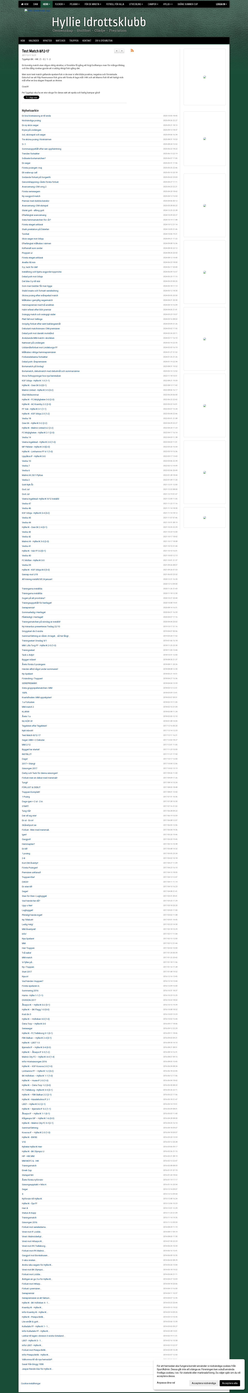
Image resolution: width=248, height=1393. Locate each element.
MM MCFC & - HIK (30, 1161)
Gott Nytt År (27, 484)
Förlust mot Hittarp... (32, 1284)
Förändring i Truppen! (32, 678)
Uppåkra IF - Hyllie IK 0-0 (33, 456)
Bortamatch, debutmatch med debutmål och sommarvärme (50, 371)
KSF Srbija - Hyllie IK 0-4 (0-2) (36, 513)
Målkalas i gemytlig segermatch (37, 300)
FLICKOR (59, 4)
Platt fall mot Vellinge (32, 319)
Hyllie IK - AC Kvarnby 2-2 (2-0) (36, 404)
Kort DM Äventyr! (30, 863)
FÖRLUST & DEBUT (31, 787)
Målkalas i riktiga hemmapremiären (39, 352)
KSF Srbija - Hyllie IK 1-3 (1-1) (36, 380)
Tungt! (25, 782)
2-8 (23, 858)
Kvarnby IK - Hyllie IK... (32, 1307)
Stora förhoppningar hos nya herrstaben (41, 376)
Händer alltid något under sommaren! (40, 669)
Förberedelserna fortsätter (35, 357)
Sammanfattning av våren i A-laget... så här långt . (46, 636)
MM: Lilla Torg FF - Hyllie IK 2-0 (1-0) (39, 645)
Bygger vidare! (29, 659)
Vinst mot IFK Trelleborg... (34, 1246)
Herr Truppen (28, 948)
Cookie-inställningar (30, 1383)
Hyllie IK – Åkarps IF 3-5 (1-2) (36, 1052)
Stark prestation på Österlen (35, 229)
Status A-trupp (29, 1213)
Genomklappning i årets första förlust (40, 182)
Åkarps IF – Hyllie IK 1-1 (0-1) (36, 1113)
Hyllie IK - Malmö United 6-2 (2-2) (37, 428)
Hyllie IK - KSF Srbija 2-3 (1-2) (36, 413)
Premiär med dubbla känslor (35, 201)
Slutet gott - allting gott (33, 210)
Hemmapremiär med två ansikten (38, 305)
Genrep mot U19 (30, 574)
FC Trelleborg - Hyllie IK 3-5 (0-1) (37, 1090)
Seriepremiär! (28, 607)
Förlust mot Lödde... (32, 1274)
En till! (24, 848)
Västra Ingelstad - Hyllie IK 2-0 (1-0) (39, 442)
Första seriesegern (31, 191)
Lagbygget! (27, 910)
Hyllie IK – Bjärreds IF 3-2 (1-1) (36, 1109)
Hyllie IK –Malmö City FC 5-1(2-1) (37, 1123)
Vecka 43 (26, 532)
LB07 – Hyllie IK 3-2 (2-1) (34, 1104)
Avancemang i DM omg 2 (34, 186)
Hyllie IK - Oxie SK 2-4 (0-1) (34, 527)
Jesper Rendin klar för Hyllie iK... (37, 1369)
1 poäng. (26, 853)
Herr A (25, 1208)
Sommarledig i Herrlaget (34, 612)
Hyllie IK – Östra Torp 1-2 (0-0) (36, 1085)
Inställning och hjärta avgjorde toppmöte (41, 272)
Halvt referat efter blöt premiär (36, 309)
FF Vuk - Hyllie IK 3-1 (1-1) (34, 409)
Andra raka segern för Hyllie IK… (37, 1265)
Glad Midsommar (30, 395)
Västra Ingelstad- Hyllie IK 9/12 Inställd (40, 499)
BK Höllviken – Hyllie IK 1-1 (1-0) (37, 1075)
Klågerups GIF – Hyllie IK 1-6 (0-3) (38, 1118)
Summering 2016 (30, 990)
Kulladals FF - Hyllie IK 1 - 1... (35, 1326)
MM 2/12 (26, 744)
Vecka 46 (26, 508)
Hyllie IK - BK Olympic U (33, 1151)
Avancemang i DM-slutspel (35, 205)
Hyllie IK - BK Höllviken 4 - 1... (35, 1302)
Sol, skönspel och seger (34, 134)
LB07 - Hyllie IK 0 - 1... (32, 1340)
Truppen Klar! (28, 877)
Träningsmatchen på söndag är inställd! (41, 621)
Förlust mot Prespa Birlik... (34, 1350)
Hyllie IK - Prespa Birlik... (33, 1317)
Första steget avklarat (32, 224)
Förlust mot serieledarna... (34, 1227)
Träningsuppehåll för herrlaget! (37, 603)
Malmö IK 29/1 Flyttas (32, 475)
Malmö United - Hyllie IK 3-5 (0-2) (37, 390)
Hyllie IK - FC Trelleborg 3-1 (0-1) (37, 1033)
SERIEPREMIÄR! (29, 683)
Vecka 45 (26, 517)
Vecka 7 (26, 465)
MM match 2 (28, 707)
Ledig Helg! (27, 924)
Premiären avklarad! (31, 872)
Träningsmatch (29, 1165)
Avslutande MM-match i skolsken (38, 338)
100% (24, 692)
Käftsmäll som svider (32, 248)
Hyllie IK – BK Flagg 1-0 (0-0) (35, 1009)
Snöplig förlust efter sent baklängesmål (41, 324)
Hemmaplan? (28, 844)
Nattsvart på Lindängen (33, 342)
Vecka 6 (26, 470)
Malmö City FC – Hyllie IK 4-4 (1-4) (38, 1057)
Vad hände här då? (31, 901)
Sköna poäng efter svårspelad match (40, 295)
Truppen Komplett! (31, 792)
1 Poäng (26, 796)
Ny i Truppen (28, 967)
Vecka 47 (26, 503)
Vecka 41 (26, 546)
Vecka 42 (26, 536)
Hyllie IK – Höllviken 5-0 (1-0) (36, 1019)
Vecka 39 (26, 565)
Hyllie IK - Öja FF (29, 1203)
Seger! (25, 891)
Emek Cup (27, 1170)
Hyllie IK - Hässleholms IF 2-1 (36, 1099)
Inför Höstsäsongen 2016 (34, 1061)
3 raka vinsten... (29, 1260)
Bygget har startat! (31, 749)
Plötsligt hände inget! (32, 915)
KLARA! (25, 711)
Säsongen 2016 (29, 1222)
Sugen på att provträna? (33, 598)
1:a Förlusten (28, 702)
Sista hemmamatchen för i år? (36, 220)
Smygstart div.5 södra (32, 631)
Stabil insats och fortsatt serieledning (40, 290)
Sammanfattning (30, 1127)
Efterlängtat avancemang (34, 215)
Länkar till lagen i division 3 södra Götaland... (43, 1336)
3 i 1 (24, 144)
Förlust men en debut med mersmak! (40, 778)
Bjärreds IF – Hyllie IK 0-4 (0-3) (36, 1047)
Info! (24, 934)
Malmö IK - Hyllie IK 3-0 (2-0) (35, 541)
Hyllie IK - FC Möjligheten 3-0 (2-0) (38, 399)
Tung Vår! (26, 811)
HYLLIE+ (167, 4)
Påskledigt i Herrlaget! (32, 617)
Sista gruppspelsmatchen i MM (37, 688)
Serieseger (27, 1028)
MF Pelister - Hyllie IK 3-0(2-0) (36, 447)
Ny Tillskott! (27, 919)
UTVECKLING (135, 4)
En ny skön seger (30, 125)
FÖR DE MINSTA (92, 4)
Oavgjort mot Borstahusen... (35, 1255)
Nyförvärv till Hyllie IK (32, 1198)
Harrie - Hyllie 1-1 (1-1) (32, 995)
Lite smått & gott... (31, 1321)
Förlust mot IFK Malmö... (33, 1250)
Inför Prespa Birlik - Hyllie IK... (36, 1354)
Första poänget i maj (32, 168)
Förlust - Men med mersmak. (36, 830)
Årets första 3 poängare (33, 664)
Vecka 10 (26, 461)
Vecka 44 (26, 522)
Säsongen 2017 (29, 768)
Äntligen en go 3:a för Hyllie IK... (37, 1279)
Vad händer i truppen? (32, 981)
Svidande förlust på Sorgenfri (36, 177)
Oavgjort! (26, 839)
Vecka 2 (26, 480)
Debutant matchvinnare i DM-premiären (41, 328)
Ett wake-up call (29, 172)
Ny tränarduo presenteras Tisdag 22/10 (41, 626)
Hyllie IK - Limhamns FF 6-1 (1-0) (37, 451)
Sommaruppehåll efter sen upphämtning (41, 149)
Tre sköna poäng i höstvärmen (36, 139)
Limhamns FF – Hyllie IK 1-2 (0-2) (38, 1071)
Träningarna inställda (32, 588)
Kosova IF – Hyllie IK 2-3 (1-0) (36, 1132)
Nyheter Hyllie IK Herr (32, 1146)
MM (24, 943)
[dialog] (199, 1374)
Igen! (24, 834)
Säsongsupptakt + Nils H (34, 1184)
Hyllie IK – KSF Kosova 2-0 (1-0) (37, 1066)
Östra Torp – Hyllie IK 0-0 (34, 1023)
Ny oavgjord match (31, 196)
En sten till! (27, 886)
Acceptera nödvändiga (204, 1383)
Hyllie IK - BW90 (29, 1137)
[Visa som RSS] (132, 51)
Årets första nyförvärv (32, 1180)
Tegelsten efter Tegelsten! (34, 726)
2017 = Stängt (28, 763)
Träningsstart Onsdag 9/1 (34, 640)
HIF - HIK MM (28, 1156)
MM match (27, 957)
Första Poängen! (30, 867)
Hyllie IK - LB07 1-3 (31, 1042)
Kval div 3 (26, 1014)
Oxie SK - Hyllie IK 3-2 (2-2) (34, 423)
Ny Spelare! (27, 674)
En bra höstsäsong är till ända (36, 116)
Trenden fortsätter (30, 153)
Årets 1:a (26, 716)
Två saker (26, 953)
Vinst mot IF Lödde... (32, 1232)
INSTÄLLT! (27, 754)
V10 (24, 1142)
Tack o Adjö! (28, 655)
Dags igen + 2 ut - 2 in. (32, 801)
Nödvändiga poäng (31, 120)
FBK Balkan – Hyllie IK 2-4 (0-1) (37, 1038)
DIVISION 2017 (29, 1000)
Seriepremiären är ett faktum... (36, 1298)
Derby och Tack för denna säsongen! (40, 773)
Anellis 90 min (28, 262)
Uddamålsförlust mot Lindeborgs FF (40, 347)
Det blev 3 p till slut (31, 281)
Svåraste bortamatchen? (34, 158)
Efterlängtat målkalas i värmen (36, 243)
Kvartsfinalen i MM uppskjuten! (37, 697)
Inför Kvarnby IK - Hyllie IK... (35, 1312)
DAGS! (25, 882)
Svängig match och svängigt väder (39, 314)
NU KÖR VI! (27, 721)
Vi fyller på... (28, 962)
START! (25, 806)
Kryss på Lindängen (31, 130)
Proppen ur (27, 253)
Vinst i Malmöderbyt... (32, 1236)
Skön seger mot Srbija (33, 238)
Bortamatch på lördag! (33, 366)
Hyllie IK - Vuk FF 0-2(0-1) (34, 551)
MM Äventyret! (29, 929)
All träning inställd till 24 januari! (37, 579)
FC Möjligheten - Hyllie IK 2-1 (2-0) (38, 432)
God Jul (26, 489)
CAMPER (152, 4)
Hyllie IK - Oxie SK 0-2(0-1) (34, 385)
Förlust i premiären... (32, 1288)
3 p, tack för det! (30, 267)
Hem (25, 4)
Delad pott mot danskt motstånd (38, 333)
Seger (25, 1189)
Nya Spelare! (28, 938)
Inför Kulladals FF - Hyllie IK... (36, 1331)
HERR (45, 4)
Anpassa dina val (166, 1382)
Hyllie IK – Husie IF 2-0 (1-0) (35, 1080)
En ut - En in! (27, 820)
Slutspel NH (27, 1175)
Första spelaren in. (31, 986)
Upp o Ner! (27, 905)
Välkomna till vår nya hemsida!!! (37, 1359)
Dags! (25, 759)
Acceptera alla (230, 1383)
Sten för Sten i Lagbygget (34, 896)
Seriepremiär (28, 1293)
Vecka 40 (26, 555)
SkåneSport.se (29, 825)
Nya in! (25, 976)
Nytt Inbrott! (27, 730)
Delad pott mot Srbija (32, 276)
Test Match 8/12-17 (35, 51)
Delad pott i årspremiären (34, 361)
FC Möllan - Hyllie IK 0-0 (33, 560)
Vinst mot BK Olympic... (33, 1269)
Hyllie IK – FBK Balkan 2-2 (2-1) (37, 1094)
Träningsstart (28, 650)
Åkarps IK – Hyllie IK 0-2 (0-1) (36, 1005)
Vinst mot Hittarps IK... (32, 1241)
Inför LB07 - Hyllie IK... (32, 1345)
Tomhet (25, 234)
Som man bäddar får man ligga (37, 286)
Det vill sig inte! (29, 815)
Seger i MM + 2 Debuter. (33, 740)
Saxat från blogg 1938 (32, 1364)
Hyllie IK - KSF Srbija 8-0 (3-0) (36, 569)
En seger (26, 163)
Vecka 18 (26, 418)
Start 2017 (27, 971)
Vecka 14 (26, 437)
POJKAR (74, 4)
